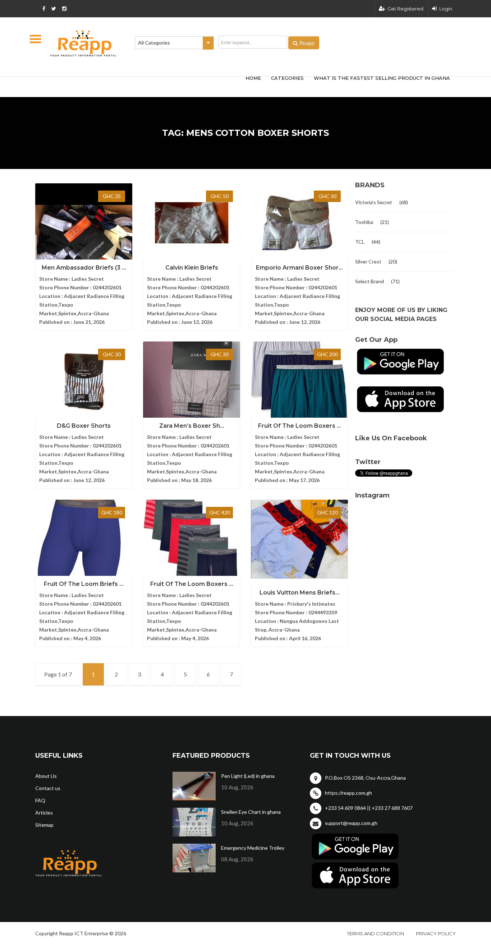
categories (287, 78)
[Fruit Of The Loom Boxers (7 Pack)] (191, 539)
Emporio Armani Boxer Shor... (299, 267)
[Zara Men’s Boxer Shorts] (191, 381)
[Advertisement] (141, 86)
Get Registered (405, 9)
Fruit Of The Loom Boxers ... (299, 425)
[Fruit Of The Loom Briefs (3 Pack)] (83, 539)
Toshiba (364, 222)
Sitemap (44, 825)
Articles (44, 812)
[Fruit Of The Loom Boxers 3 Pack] (299, 381)
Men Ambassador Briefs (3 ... (84, 267)
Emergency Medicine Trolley (252, 848)
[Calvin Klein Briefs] (191, 222)
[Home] (83, 43)
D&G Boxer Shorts (84, 425)
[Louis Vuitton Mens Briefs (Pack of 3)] (299, 539)
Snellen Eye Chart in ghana (251, 812)
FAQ (40, 800)
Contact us (47, 788)
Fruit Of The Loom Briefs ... (84, 584)
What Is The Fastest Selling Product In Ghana (382, 78)
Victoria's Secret (373, 202)
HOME (253, 78)
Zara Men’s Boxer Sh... (191, 425)
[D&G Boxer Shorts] (83, 381)
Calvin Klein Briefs (191, 267)
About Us (46, 776)
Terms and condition (375, 933)
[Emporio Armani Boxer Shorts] (299, 222)
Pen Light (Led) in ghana (248, 776)
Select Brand (369, 281)
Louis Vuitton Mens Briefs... (300, 592)
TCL (359, 242)
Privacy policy (436, 933)
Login (445, 9)
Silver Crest (368, 261)
